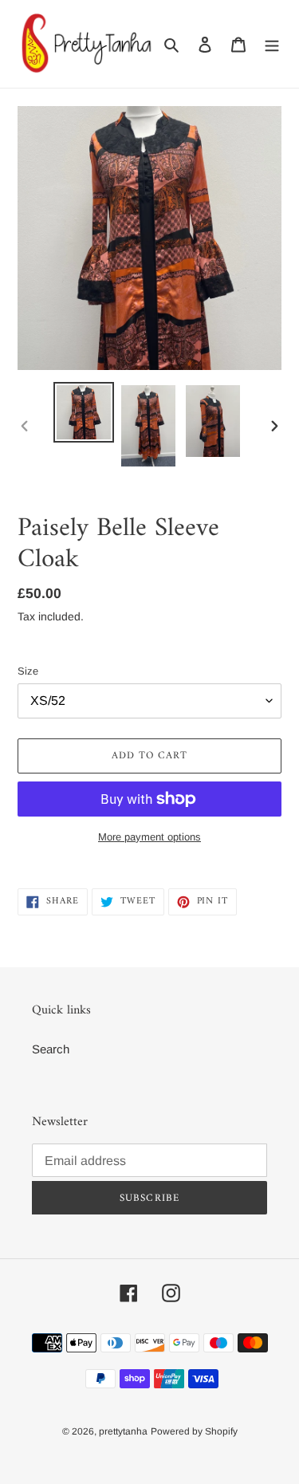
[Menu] (272, 44)
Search (50, 1049)
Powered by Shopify (194, 1431)
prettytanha (123, 1431)
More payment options (149, 837)
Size (28, 671)
